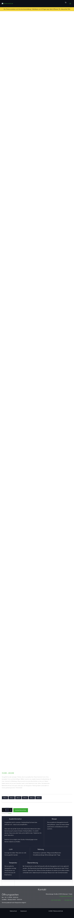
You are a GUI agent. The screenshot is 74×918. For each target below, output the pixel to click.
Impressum (23, 911)
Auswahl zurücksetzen (8, 800)
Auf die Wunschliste (20, 810)
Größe (4, 795)
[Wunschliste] (66, 2)
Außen (10, 813)
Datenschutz (13, 911)
